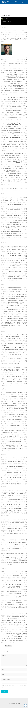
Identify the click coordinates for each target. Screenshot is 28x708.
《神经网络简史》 (5, 38)
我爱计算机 (5, 2)
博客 (10, 21)
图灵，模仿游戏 (8, 645)
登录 (16, 2)
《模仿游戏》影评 (5, 15)
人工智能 (7, 21)
